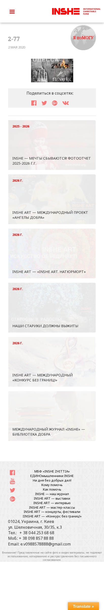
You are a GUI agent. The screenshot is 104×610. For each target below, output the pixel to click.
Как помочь (52, 489)
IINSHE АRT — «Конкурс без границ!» (52, 516)
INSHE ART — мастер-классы (52, 507)
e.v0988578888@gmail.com (45, 544)
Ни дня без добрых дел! (52, 480)
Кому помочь (52, 485)
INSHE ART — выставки (52, 498)
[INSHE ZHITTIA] (76, 11)
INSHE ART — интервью (52, 503)
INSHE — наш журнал (52, 494)
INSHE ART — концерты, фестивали (52, 511)
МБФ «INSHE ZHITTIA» (52, 471)
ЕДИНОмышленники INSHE (52, 475)
